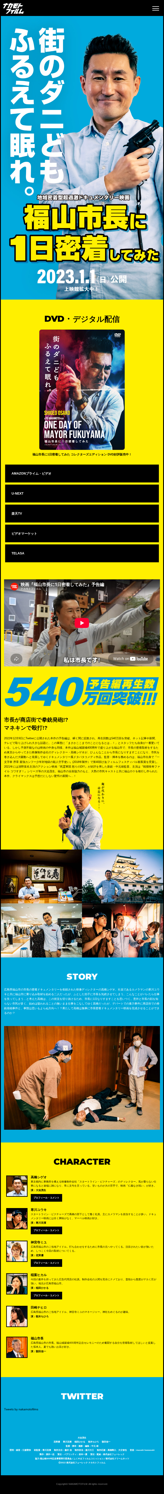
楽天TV (17, 513)
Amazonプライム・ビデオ (31, 473)
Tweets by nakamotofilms (21, 1409)
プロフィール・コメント (46, 1197)
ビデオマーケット (24, 533)
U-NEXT (17, 493)
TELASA (18, 553)
